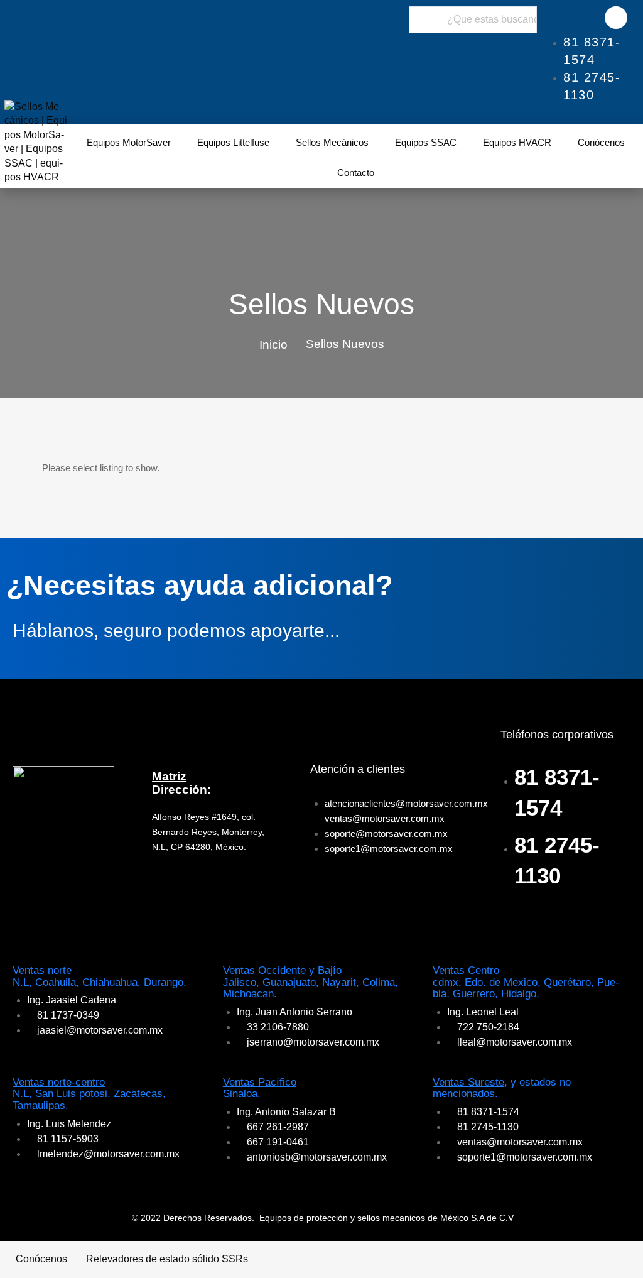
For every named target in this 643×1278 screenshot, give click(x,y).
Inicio (273, 344)
